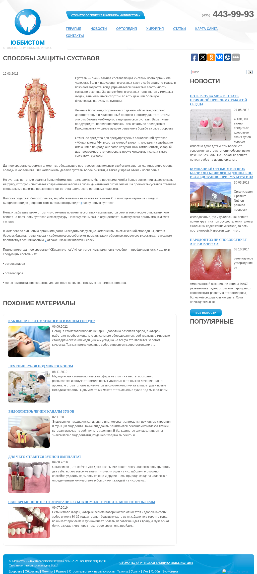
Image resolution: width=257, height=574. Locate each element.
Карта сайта (206, 29)
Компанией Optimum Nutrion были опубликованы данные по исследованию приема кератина (221, 173)
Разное (61, 571)
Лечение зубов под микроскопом (40, 366)
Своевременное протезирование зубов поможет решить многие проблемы (81, 502)
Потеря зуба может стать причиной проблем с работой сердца (218, 100)
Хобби (155, 571)
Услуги (135, 571)
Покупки (47, 571)
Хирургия (155, 29)
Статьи (179, 29)
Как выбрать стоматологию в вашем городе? (51, 321)
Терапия (73, 29)
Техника (122, 571)
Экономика (170, 571)
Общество (32, 571)
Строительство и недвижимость (92, 571)
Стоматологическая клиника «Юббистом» (105, 15)
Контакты (75, 36)
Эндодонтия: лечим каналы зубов (41, 411)
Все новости (206, 312)
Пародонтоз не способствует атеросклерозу (218, 242)
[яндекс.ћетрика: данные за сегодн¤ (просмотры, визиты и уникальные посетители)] (235, 571)
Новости (99, 29)
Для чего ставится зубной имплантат (44, 457)
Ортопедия (126, 29)
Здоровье (15, 571)
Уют (145, 571)
